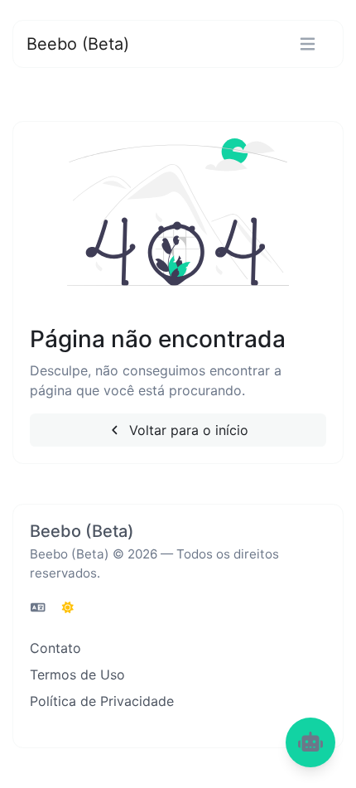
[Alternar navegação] (308, 44)
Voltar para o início (186, 430)
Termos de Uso (77, 674)
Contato (55, 648)
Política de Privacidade (102, 701)
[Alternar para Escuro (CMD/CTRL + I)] (68, 607)
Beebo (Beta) (77, 44)
